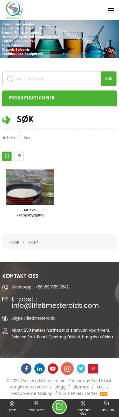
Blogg (60, 387)
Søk (108, 78)
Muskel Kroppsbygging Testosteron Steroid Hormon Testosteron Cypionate (30, 213)
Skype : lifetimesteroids (33, 318)
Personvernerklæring (32, 393)
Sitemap (81, 387)
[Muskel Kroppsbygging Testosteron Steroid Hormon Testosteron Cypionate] (30, 187)
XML (100, 387)
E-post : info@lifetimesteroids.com (55, 303)
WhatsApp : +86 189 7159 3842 (40, 287)
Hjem (11, 138)
